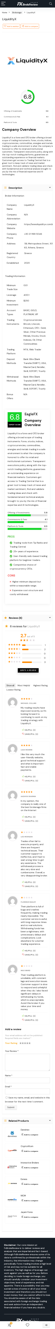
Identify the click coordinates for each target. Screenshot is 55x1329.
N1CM (23, 1195)
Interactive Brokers (30, 1162)
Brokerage (17, 12)
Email (8, 1086)
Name (8, 1075)
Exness (24, 1179)
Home (4, 12)
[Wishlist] (27, 1325)
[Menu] (3, 4)
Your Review (11, 1051)
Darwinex (25, 1130)
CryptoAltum (27, 1146)
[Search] (50, 4)
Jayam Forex (27, 1212)
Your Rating (11, 1043)
